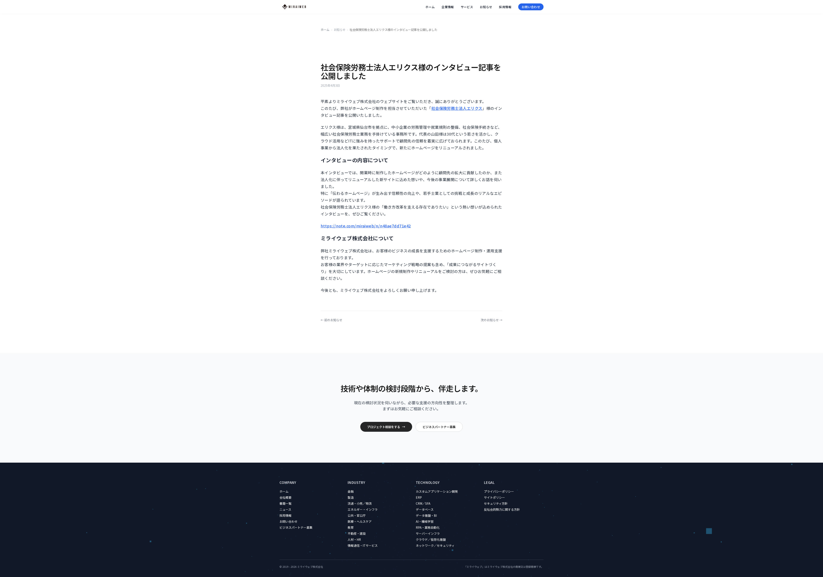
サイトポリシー (494, 497)
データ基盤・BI (426, 515)
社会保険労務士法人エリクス (456, 108)
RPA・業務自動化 (428, 527)
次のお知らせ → (491, 320)
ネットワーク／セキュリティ (435, 545)
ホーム (430, 7)
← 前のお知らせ (331, 320)
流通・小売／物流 (360, 503)
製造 (351, 497)
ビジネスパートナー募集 (439, 427)
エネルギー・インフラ (363, 509)
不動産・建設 (357, 533)
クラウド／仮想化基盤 (431, 539)
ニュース (285, 509)
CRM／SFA (423, 503)
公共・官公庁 (357, 515)
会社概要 (285, 497)
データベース (425, 509)
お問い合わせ (531, 7)
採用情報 (505, 7)
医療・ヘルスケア (360, 521)
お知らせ (486, 7)
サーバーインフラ (428, 533)
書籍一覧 (285, 503)
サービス (467, 7)
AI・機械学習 (425, 521)
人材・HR (354, 539)
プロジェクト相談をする (383, 427)
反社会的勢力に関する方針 (502, 509)
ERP (419, 497)
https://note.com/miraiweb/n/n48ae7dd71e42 (366, 226)
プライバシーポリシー (499, 491)
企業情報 (448, 7)
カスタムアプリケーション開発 (437, 491)
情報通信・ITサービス (363, 545)
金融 (351, 491)
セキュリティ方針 (496, 503)
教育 (351, 527)
